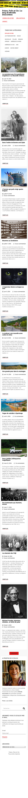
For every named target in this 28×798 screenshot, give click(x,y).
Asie (17, 44)
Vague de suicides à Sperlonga (12, 413)
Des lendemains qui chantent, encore (12, 503)
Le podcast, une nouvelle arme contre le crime (12, 334)
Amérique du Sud (9, 44)
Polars (14, 39)
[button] (14, 653)
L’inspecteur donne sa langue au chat (13, 287)
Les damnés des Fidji (9, 553)
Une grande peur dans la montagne (13, 371)
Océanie (7, 51)
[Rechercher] (24, 708)
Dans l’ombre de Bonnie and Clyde (13, 142)
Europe (7, 48)
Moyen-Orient (14, 48)
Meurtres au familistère (10, 241)
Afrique (7, 41)
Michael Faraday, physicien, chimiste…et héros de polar (11, 621)
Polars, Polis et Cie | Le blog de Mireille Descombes (12, 13)
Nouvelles (8, 39)
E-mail (4, 730)
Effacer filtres (9, 33)
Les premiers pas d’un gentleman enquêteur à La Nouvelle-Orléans (13, 75)
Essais (19, 36)
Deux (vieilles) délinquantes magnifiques (11, 459)
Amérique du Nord (16, 41)
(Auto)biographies (10, 36)
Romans (20, 39)
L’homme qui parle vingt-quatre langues (12, 190)
